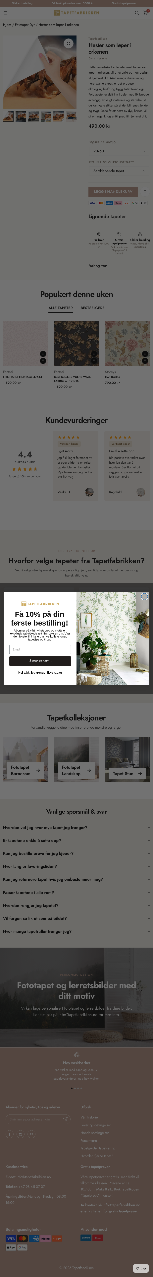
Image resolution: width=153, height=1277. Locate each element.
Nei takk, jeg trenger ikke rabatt (40, 672)
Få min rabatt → (40, 661)
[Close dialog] (144, 596)
